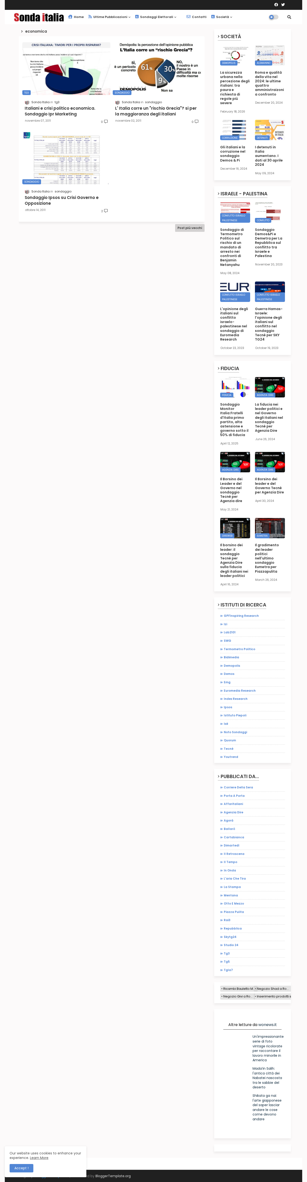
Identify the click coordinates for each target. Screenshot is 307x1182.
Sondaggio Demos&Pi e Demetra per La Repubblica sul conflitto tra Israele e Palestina (268, 243)
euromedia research (240, 691)
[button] (289, 17)
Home (78, 17)
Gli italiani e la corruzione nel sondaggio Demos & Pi (232, 153)
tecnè (228, 749)
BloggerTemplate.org (113, 1176)
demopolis (232, 666)
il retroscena (234, 854)
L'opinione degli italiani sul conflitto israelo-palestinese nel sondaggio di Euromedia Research (234, 324)
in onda (230, 870)
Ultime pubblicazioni (110, 17)
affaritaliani (233, 804)
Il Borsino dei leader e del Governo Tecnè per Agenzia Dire (269, 485)
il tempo (230, 862)
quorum (230, 740)
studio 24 (231, 945)
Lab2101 (230, 632)
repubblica (233, 928)
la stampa (232, 887)
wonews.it (267, 1024)
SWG (227, 641)
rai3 (227, 920)
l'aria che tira (235, 878)
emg (227, 682)
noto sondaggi (235, 732)
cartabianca (234, 837)
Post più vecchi (189, 228)
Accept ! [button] (21, 1168)
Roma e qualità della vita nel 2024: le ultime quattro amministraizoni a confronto (269, 83)
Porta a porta (234, 796)
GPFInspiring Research (241, 616)
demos (229, 674)
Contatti (199, 17)
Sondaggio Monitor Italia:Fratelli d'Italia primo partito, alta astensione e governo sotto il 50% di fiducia (234, 419)
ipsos (228, 707)
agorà (228, 820)
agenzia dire (233, 812)
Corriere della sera (238, 787)
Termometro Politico (239, 649)
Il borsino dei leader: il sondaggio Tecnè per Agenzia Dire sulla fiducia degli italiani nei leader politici (234, 560)
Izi (225, 624)
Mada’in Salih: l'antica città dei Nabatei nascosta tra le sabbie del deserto (267, 1078)
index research (236, 699)
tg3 (227, 953)
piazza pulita (234, 912)
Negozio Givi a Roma (239, 996)
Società (222, 17)
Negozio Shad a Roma (274, 988)
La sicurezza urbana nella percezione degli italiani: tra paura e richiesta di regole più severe (235, 87)
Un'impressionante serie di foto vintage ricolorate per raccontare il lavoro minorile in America (268, 1048)
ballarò (229, 829)
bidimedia (231, 657)
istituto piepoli (235, 715)
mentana (231, 895)
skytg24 (230, 937)
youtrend (231, 757)
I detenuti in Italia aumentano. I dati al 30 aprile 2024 (269, 156)
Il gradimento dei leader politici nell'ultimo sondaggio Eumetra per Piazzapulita (267, 558)
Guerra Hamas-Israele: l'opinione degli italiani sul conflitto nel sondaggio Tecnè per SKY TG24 (269, 324)
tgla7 (228, 970)
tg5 (227, 962)
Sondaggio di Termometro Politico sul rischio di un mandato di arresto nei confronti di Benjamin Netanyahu (232, 247)
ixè (226, 724)
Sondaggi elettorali (156, 17)
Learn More (39, 1157)
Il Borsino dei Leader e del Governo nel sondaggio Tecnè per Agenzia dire (231, 490)
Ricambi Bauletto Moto (240, 988)
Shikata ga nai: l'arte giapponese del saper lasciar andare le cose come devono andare (267, 1107)
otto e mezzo (234, 903)
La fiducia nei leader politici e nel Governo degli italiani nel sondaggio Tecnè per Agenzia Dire (269, 417)
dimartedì (231, 845)
